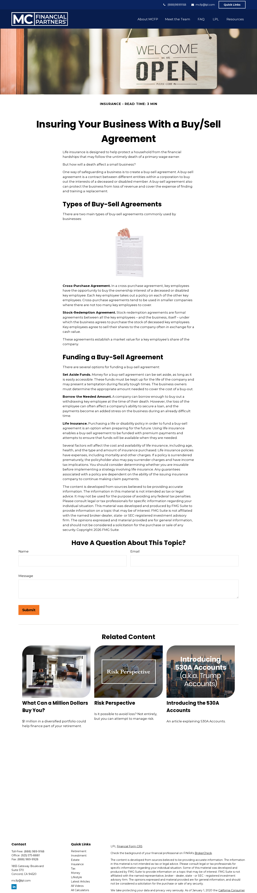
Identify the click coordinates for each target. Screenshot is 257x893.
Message (25, 576)
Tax (73, 868)
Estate (75, 860)
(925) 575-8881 (30, 855)
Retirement (78, 851)
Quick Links (232, 4)
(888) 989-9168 (34, 851)
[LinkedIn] (14, 886)
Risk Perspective (114, 703)
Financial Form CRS (129, 846)
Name (23, 551)
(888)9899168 (176, 4)
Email (135, 551)
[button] (148, 19)
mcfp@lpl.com (205, 4)
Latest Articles (80, 881)
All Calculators (80, 890)
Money (75, 873)
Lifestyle (76, 877)
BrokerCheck (203, 853)
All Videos (77, 886)
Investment (79, 855)
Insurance (77, 864)
